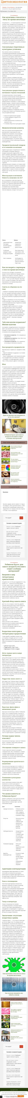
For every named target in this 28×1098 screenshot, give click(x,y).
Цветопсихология (14, 1)
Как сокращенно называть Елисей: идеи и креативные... (16, 1017)
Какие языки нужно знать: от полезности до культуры (16, 1024)
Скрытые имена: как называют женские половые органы (16, 467)
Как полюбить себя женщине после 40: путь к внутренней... (17, 454)
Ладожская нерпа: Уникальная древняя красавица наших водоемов (13, 541)
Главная (4, 7)
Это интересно (11, 7)
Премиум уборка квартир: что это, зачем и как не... (17, 1038)
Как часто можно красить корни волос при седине (14, 548)
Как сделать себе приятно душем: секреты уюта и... (15, 474)
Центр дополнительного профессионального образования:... (17, 1031)
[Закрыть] (1, 1097)
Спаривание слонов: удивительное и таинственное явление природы (13, 534)
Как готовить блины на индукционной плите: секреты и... (16, 447)
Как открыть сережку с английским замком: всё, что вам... (16, 1010)
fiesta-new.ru (19, 1096)
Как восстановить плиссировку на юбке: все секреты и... (16, 480)
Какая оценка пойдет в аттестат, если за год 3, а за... (16, 1004)
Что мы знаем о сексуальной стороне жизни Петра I (16, 460)
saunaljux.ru (13, 1096)
